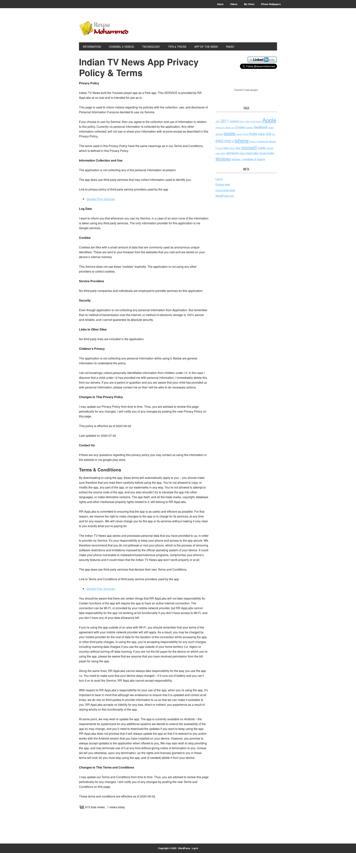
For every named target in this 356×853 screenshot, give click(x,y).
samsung (232, 153)
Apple (269, 120)
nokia (217, 153)
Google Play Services (100, 199)
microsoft (249, 147)
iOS (268, 133)
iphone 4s (263, 141)
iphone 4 (253, 141)
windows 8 (249, 159)
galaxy (271, 127)
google (229, 133)
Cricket (240, 127)
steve (242, 153)
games (219, 134)
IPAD (219, 141)
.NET (217, 121)
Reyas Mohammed (104, 28)
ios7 (273, 134)
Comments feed (225, 190)
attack (227, 127)
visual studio (266, 153)
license (232, 148)
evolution (249, 127)
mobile (262, 148)
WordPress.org (224, 196)
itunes (220, 148)
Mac (238, 148)
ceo (232, 127)
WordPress (184, 848)
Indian (261, 134)
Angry (242, 121)
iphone (242, 140)
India (253, 133)
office (223, 153)
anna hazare (256, 121)
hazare (239, 134)
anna (247, 121)
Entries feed (222, 184)
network (269, 148)
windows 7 (237, 159)
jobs (225, 148)
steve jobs (252, 153)
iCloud (246, 134)
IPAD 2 (229, 141)
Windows (223, 158)
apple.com (220, 127)
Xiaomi (261, 159)
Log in (219, 179)
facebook (261, 126)
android (234, 121)
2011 (225, 120)
